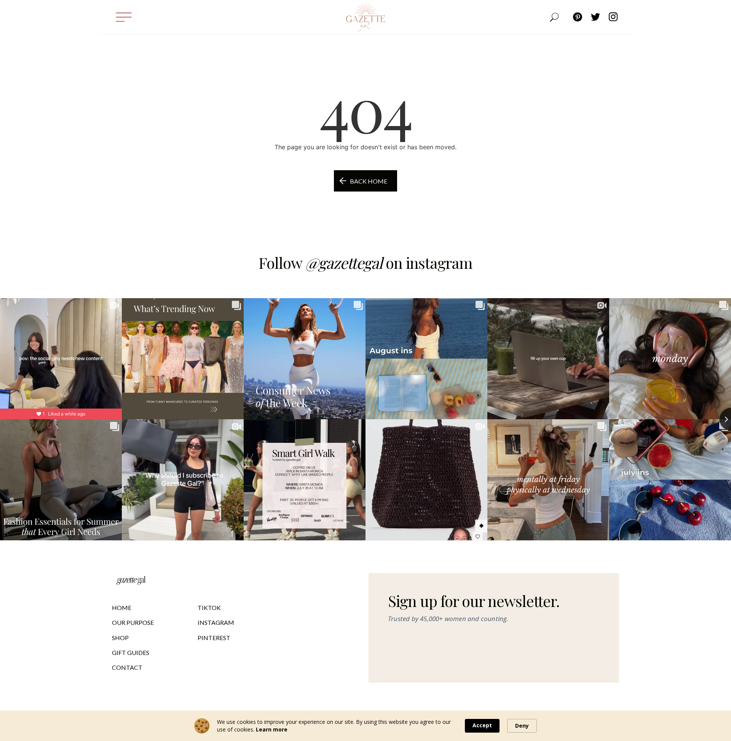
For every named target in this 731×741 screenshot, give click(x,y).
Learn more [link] (271, 729)
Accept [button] (482, 725)
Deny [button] (522, 725)
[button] (123, 17)
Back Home (368, 181)
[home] (365, 17)
